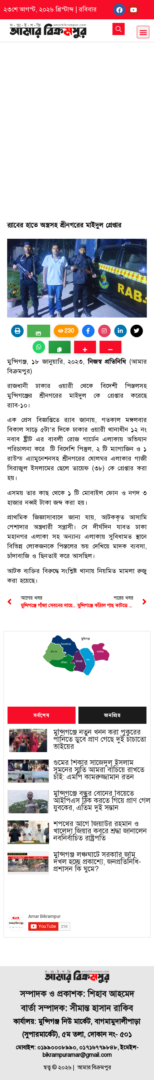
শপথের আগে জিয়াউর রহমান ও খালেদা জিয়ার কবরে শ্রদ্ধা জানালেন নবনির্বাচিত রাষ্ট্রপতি (100, 831)
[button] (143, 32)
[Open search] (118, 29)
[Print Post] (17, 331)
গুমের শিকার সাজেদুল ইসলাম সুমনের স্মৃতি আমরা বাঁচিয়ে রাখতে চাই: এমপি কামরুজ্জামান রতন (98, 770)
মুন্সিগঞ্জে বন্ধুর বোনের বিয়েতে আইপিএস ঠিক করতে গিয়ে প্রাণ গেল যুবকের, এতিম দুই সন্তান (101, 801)
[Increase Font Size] (85, 347)
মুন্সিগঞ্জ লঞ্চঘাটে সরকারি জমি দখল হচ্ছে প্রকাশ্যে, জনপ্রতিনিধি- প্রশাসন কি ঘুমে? (97, 862)
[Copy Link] (60, 347)
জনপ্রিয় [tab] (112, 715)
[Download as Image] (38, 331)
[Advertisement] (77, 123)
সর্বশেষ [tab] (41, 715)
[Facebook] (119, 10)
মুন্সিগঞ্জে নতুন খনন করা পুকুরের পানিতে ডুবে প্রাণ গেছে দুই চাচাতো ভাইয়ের (99, 739)
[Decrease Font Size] (110, 347)
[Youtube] (133, 10)
